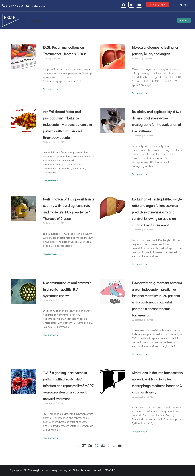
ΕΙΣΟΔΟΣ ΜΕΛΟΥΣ (157, 4)
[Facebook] (123, 5)
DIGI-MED (110, 470)
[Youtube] (139, 5)
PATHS (184, 20)
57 (84, 445)
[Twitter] (131, 5)
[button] (38, 20)
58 (90, 445)
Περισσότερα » (50, 89)
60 (103, 445)
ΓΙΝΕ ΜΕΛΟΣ (180, 4)
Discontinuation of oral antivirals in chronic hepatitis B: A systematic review (67, 289)
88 (120, 445)
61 (109, 445)
